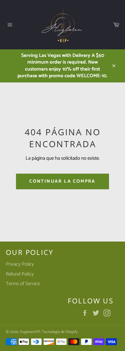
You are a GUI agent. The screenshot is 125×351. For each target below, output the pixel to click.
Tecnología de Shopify (60, 332)
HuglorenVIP (30, 332)
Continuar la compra (62, 181)
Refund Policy (20, 274)
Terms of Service (23, 284)
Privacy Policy (20, 264)
